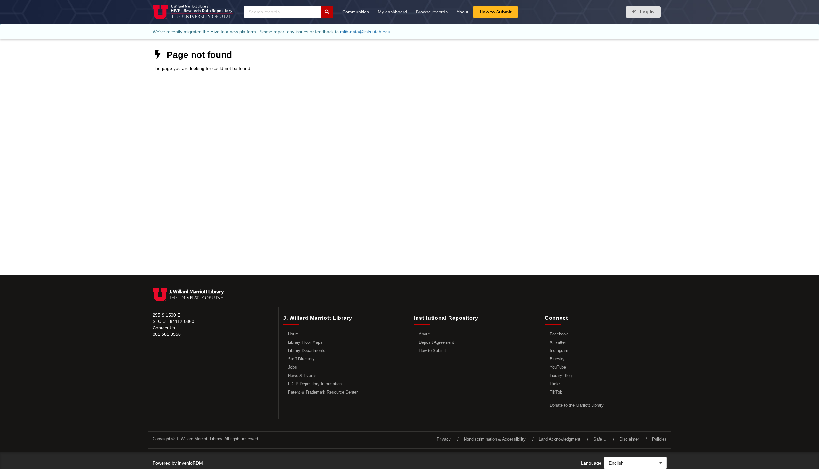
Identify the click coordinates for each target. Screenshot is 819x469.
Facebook (559, 334)
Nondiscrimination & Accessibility (495, 439)
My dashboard (392, 11)
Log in (646, 11)
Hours (293, 334)
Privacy (444, 439)
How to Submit (496, 11)
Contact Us (164, 327)
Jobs (292, 367)
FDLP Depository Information (315, 383)
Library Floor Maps (305, 342)
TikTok (556, 392)
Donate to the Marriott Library (577, 405)
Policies (659, 439)
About (462, 11)
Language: (592, 462)
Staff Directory (301, 359)
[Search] (327, 12)
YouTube (558, 367)
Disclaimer (629, 439)
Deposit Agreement (436, 342)
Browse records (432, 11)
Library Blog (561, 375)
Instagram (559, 350)
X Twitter (558, 342)
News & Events (302, 375)
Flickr (555, 383)
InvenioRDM (190, 462)
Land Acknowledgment (559, 439)
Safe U (599, 439)
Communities (355, 11)
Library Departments (306, 350)
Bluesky (557, 359)
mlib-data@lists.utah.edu (365, 31)
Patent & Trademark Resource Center (323, 392)
